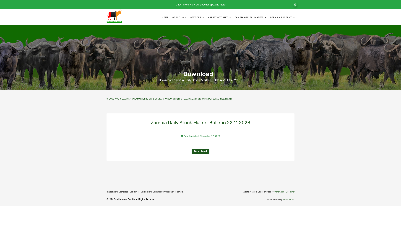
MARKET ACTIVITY (218, 17)
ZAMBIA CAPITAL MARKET (249, 17)
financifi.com (279, 192)
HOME (165, 17)
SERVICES (195, 17)
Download (200, 151)
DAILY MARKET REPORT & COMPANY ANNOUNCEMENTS (157, 99)
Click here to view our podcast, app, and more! (201, 4)
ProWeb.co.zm (288, 199)
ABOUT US (178, 17)
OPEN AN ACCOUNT (281, 17)
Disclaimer (290, 192)
